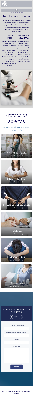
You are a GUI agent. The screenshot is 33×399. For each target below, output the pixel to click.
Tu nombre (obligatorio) (16, 325)
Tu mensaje (16, 347)
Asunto (16, 340)
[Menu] (16, 10)
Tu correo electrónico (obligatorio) (16, 332)
